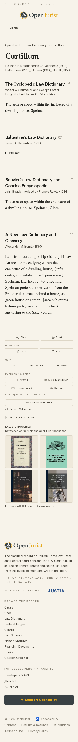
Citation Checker (16, 658)
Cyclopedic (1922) (54, 66)
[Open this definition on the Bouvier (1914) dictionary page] (71, 179)
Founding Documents (19, 646)
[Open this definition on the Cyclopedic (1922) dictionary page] (68, 84)
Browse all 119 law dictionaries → (29, 506)
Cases (8, 607)
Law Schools (13, 635)
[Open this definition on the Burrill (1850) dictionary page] (71, 234)
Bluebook (62, 365)
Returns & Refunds (34, 725)
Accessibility (47, 719)
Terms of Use (13, 731)
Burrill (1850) (62, 70)
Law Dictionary (36, 45)
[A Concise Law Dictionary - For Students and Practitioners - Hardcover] (56, 451)
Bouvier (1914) (41, 70)
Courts (9, 630)
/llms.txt (10, 681)
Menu (14, 27)
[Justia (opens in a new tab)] (56, 591)
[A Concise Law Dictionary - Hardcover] (21, 486)
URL (13, 365)
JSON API (11, 687)
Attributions (61, 725)
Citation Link (36, 365)
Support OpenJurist (39, 700)
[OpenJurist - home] (39, 15)
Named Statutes (16, 641)
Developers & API (16, 675)
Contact (10, 725)
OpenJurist (13, 45)
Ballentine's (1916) (17, 70)
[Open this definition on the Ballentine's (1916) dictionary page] (60, 137)
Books (8, 652)
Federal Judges (15, 624)
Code (8, 613)
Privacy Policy (38, 731)
